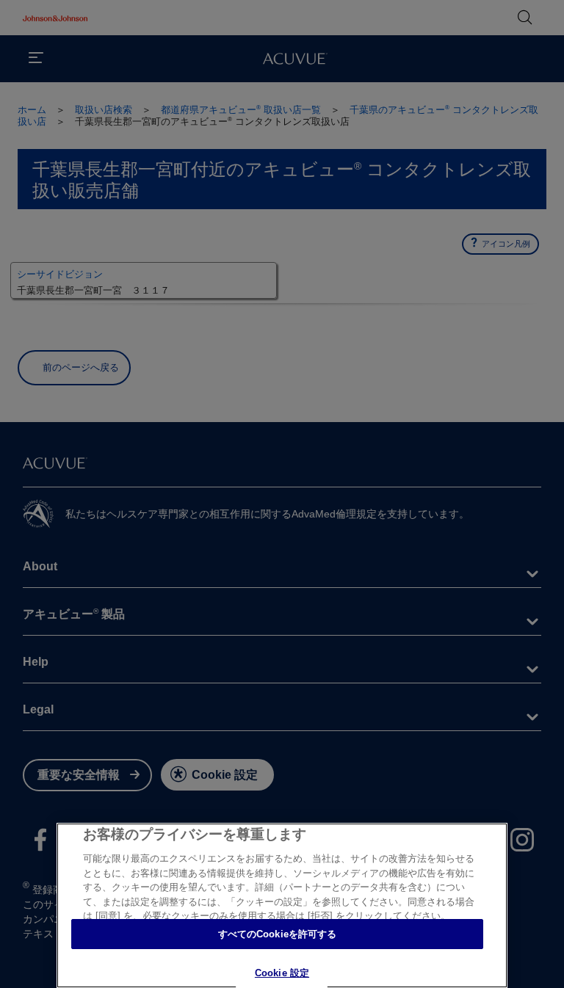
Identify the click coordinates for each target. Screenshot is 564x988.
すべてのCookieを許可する (277, 934)
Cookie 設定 (282, 972)
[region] (282, 905)
